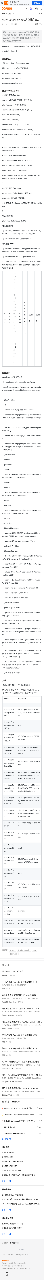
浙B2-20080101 (25, 1268)
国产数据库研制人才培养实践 (12, 1195)
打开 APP (37, 3)
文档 (3, 1255)
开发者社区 (9, 1255)
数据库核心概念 (7, 1157)
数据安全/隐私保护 (24, 950)
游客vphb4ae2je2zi (8, 1015)
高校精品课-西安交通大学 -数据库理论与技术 (18, 1175)
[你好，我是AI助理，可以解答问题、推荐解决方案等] (30, 8)
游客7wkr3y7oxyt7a (8, 1068)
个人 (40, 13)
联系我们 (22, 1249)
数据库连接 (13, 954)
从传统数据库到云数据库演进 (12, 1161)
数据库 (12, 950)
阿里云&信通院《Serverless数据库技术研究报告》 (20, 1199)
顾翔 (3, 989)
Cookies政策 (21, 1263)
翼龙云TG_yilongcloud (9, 1002)
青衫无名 (5, 975)
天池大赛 (17, 1255)
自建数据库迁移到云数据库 (12, 1228)
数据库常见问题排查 (9, 1166)
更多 (3, 1181)
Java (34, 950)
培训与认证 (24, 1255)
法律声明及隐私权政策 (9, 1263)
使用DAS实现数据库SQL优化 (12, 1223)
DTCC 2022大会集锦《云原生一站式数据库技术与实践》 (22, 1203)
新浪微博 (13, 1243)
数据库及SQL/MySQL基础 (11, 1170)
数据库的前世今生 (8, 1152)
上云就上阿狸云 (7, 1028)
